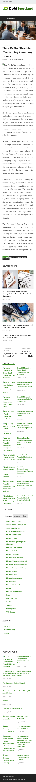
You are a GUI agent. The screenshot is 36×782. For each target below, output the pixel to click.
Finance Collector (12, 551)
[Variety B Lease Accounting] (8, 716)
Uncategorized (11, 608)
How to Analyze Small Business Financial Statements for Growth (24, 385)
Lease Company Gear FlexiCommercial (24, 727)
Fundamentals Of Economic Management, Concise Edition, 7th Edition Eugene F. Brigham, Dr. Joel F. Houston (16, 673)
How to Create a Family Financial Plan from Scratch (25, 413)
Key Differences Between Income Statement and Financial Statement (25, 470)
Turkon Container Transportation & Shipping (23, 757)
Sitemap (6, 633)
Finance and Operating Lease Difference (16, 543)
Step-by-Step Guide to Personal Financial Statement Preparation (24, 426)
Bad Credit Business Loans (10, 45)
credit (18, 257)
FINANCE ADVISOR (14, 535)
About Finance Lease (13, 521)
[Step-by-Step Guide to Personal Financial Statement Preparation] (8, 423)
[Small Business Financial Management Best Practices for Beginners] (8, 481)
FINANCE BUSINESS (14, 547)
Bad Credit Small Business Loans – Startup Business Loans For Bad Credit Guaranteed (16, 294)
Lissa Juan (19, 59)
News (8, 595)
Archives (17, 516)
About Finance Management (16, 525)
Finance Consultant (13, 554)
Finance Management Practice (16, 564)
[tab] (8, 516)
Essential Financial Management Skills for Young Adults (24, 399)
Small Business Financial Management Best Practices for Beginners (25, 483)
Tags (24, 516)
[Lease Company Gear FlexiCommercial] (8, 726)
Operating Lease (11, 598)
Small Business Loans (13, 602)
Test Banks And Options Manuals (14, 683)
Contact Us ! (8, 626)
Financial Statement (13, 585)
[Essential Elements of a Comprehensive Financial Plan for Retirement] (8, 368)
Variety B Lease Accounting (22, 717)
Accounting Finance (13, 528)
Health (8, 588)
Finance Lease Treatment (14, 558)
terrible (6, 259)
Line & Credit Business (14, 591)
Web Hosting (10, 612)
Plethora (5, 701)
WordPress (13, 779)
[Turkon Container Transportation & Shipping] (8, 755)
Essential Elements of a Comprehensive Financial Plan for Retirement (24, 371)
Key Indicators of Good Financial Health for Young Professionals (25, 498)
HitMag (23, 779)
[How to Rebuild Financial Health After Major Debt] (8, 455)
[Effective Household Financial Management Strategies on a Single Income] (8, 438)
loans (24, 257)
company (12, 257)
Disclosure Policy (9, 629)
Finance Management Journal (16, 561)
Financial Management (14, 578)
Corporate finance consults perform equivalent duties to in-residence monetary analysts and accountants (24, 741)
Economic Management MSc (12, 708)
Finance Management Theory (16, 568)
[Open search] (31, 18)
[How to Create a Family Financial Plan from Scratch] (8, 411)
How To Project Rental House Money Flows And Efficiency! (17, 692)
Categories (8, 516)
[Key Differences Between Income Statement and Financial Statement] (8, 467)
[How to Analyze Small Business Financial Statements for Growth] (8, 382)
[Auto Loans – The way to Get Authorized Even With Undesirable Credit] (18, 313)
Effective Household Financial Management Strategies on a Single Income (24, 441)
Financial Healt (11, 575)
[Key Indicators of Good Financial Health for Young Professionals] (8, 496)
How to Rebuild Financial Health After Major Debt (24, 457)
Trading (9, 605)
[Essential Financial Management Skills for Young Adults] (8, 397)
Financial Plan (11, 581)
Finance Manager (12, 571)
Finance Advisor (11, 538)
